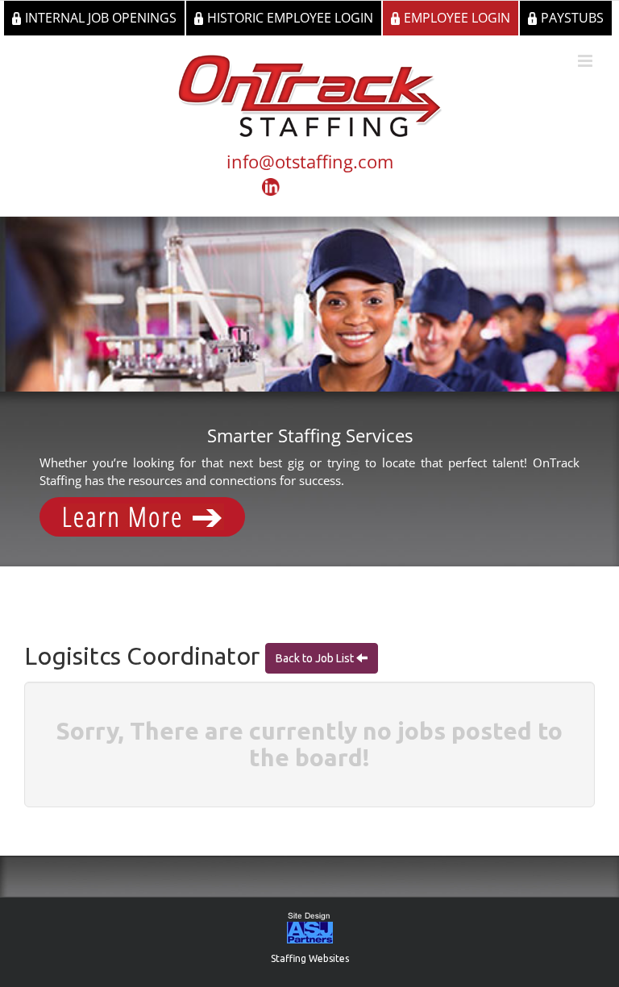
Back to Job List (316, 658)
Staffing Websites (310, 958)
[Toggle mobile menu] (586, 60)
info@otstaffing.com (309, 161)
